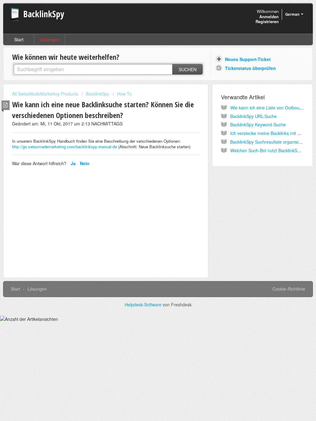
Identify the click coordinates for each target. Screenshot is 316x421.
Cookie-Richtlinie (288, 289)
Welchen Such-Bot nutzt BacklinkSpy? (267, 150)
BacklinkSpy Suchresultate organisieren (268, 142)
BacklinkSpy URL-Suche (253, 116)
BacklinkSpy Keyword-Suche (258, 124)
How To (124, 94)
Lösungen (49, 39)
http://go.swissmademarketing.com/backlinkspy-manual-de (64, 146)
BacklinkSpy (97, 94)
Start (18, 39)
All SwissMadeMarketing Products (45, 94)
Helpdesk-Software (144, 304)
